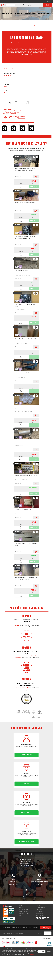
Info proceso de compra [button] (26, 841)
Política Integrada (39, 913)
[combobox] (47, 933)
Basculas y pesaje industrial (21, 479)
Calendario (21, 907)
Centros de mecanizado (20, 377)
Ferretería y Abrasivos (20, 241)
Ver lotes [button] (26, 783)
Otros (16, 513)
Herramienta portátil (19, 207)
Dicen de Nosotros (23, 911)
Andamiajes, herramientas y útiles (22, 275)
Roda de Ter (18, 176)
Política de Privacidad (40, 907)
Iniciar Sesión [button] (47, 5)
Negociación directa (23, 909)
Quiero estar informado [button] (45, 928)
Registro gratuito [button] (26, 754)
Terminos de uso (39, 909)
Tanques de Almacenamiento (21, 173)
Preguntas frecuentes (24, 913)
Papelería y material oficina (21, 343)
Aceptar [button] (42, 951)
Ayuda (41, 4)
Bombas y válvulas (19, 445)
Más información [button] (26, 812)
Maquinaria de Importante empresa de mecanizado (32, 25)
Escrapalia (4, 25)
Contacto (38, 905)
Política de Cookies (40, 911)
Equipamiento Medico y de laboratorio (23, 411)
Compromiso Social (40, 915)
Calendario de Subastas (31, 4)
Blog (20, 915)
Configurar (49, 951)
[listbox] (49, 1)
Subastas (21, 905)
